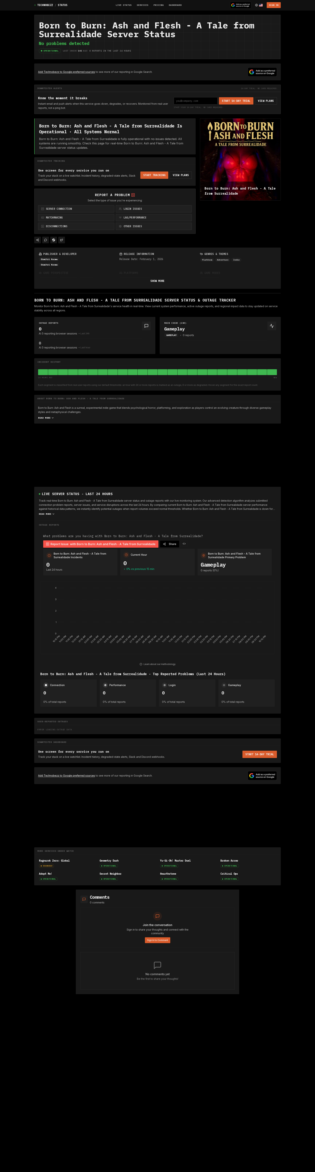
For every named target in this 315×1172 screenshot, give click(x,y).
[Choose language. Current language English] (259, 5)
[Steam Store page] (53, 240)
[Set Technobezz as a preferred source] (240, 5)
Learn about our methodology (160, 664)
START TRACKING (154, 175)
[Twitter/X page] (61, 240)
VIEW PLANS (266, 101)
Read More (44, 417)
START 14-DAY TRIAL (236, 101)
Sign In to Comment (157, 940)
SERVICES (142, 5)
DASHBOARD (175, 5)
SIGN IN (274, 5)
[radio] (76, 208)
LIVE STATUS (124, 5)
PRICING (158, 5)
